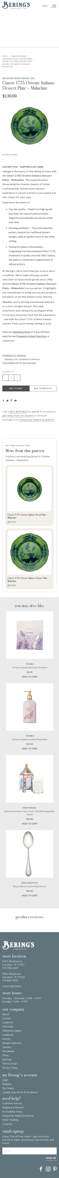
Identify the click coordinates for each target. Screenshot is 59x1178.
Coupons (7, 1124)
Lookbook (7, 1034)
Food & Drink (44, 29)
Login (45, 6)
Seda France (29, 808)
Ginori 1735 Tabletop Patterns (17, 61)
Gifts (6, 22)
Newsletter (8, 1051)
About (5, 1014)
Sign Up (51, 1158)
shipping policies (21, 331)
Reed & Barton (29, 883)
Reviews (51, 166)
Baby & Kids (40, 36)
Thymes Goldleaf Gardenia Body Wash (29, 739)
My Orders (8, 1088)
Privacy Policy (10, 1067)
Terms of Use (9, 1063)
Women (51, 36)
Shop (4, 56)
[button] (54, 6)
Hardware (16, 22)
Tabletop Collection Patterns (17, 59)
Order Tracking (10, 1119)
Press (5, 1055)
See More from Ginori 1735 (18, 78)
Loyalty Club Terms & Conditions (20, 1092)
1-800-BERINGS (18, 411)
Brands (50, 15)
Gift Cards (7, 1026)
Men (21, 43)
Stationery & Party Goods (18, 36)
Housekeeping (33, 43)
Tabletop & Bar (16, 29)
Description (9, 166)
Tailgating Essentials (16, 15)
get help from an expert (17, 415)
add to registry (43, 388)
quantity (8, 371)
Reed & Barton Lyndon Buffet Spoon (29, 886)
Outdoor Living (32, 22)
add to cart (16, 388)
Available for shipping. (14, 355)
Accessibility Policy (12, 1111)
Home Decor (49, 22)
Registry (7, 1084)
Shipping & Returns (31, 166)
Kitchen (31, 29)
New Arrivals (37, 15)
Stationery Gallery (12, 1030)
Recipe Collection (12, 1043)
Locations (7, 1022)
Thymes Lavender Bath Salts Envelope (29, 667)
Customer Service (12, 1103)
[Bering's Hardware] (16, 7)
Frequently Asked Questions (31, 336)
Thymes (29, 664)
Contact (6, 1018)
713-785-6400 (10, 968)
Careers (6, 1047)
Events (6, 1039)
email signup (13, 1131)
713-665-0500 (10, 980)
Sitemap (7, 1059)
